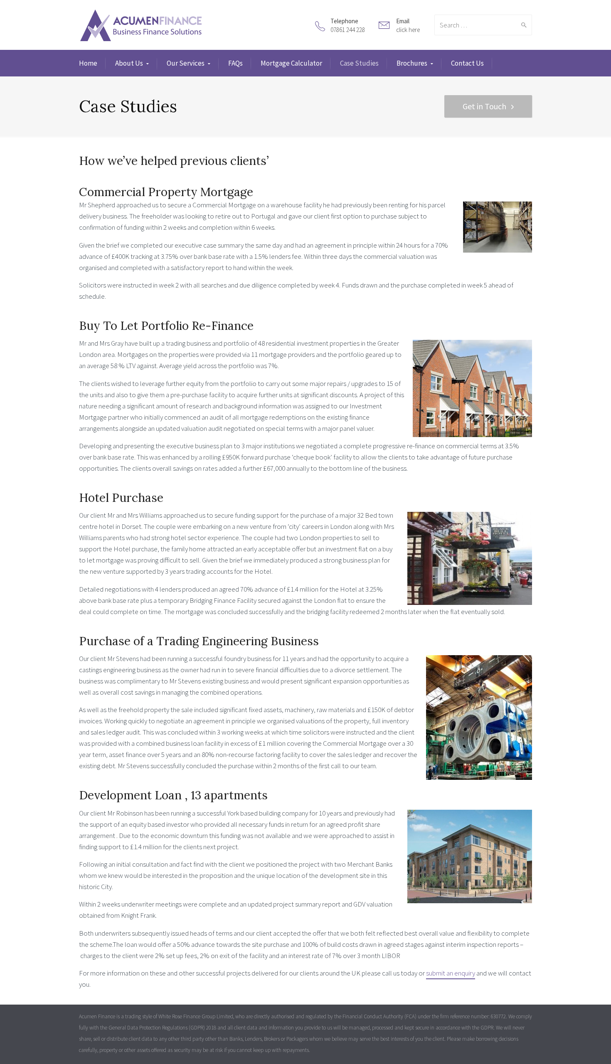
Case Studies (359, 63)
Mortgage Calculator (291, 63)
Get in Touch (484, 106)
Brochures (412, 63)
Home (88, 63)
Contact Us (467, 63)
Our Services (185, 63)
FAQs (235, 63)
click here (408, 30)
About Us (129, 63)
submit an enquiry (450, 973)
